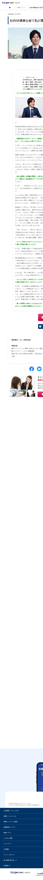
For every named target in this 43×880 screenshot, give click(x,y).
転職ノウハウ (21, 7)
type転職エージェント (11, 7)
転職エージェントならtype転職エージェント (11, 3)
